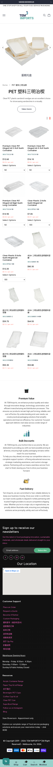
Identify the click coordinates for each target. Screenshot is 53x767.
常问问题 (6, 649)
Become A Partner (10, 615)
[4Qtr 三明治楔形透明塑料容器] (39, 240)
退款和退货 (7, 638)
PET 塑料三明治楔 (19, 85)
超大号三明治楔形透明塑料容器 (13, 311)
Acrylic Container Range (13, 681)
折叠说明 (6, 645)
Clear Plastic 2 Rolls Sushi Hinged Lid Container (37, 202)
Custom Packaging (11, 619)
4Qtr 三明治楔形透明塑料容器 (39, 256)
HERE (5, 730)
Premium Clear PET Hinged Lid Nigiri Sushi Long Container (12, 202)
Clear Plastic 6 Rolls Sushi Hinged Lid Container (12, 257)
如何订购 (6, 630)
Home (5, 85)
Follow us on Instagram (13, 708)
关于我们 (6, 689)
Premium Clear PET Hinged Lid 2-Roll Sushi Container (13, 148)
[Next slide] (50, 47)
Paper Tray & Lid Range (13, 685)
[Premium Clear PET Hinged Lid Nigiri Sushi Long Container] (14, 185)
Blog (5, 712)
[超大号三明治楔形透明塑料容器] (14, 295)
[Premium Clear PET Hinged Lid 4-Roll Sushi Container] (39, 131)
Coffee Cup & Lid (10, 696)
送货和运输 (7, 634)
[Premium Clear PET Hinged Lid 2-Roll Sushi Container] (14, 131)
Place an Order (9, 607)
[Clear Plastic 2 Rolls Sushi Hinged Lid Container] (39, 185)
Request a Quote (10, 611)
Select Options (9, 165)
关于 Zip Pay (8, 641)
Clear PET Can (9, 700)
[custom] (5, 557)
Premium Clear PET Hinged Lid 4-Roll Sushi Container (38, 148)
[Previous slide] (3, 47)
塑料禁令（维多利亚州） (13, 622)
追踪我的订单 (8, 626)
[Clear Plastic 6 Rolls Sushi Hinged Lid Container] (14, 240)
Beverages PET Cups (12, 693)
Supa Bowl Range (10, 704)
